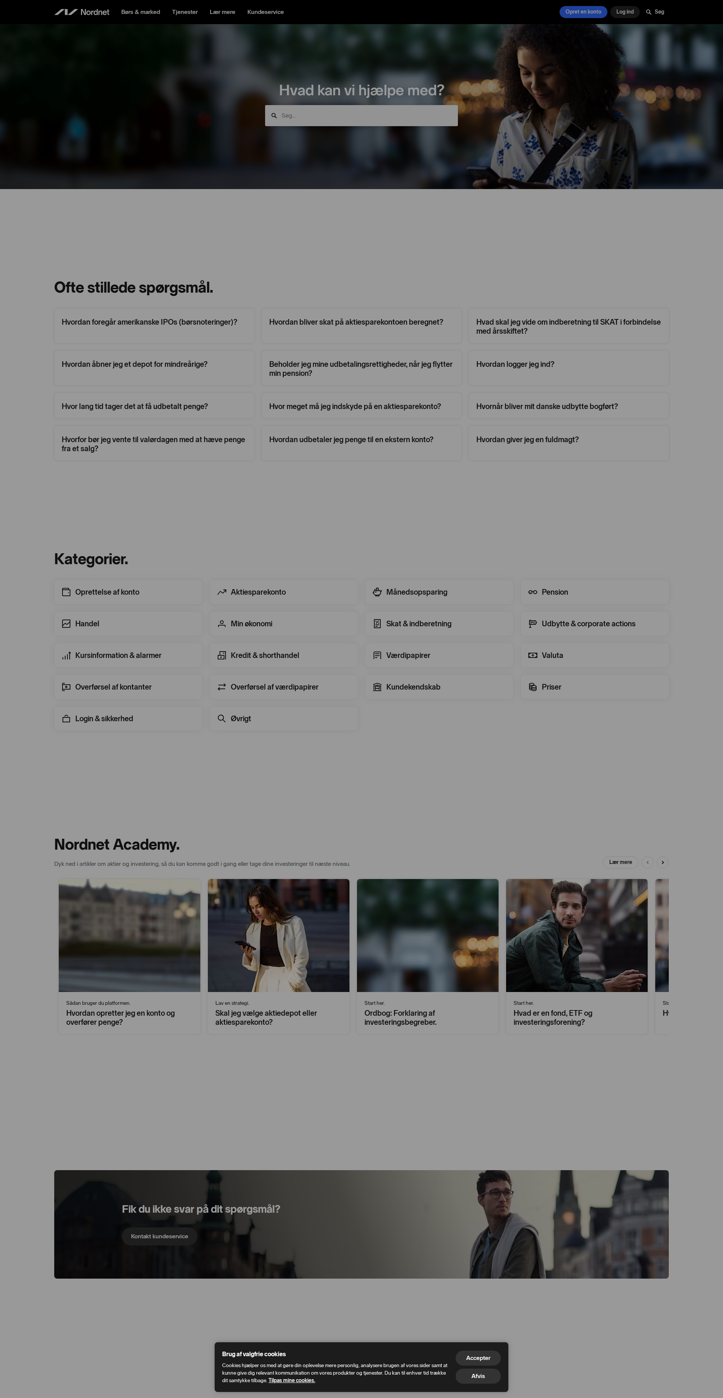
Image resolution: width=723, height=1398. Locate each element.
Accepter (478, 1357)
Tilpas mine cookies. (291, 1380)
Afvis (478, 1376)
